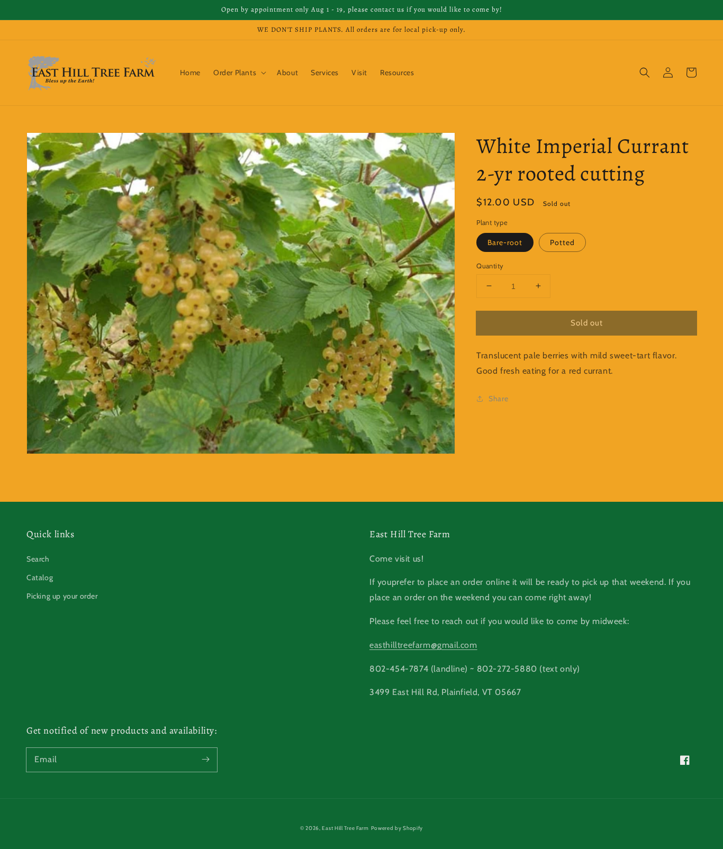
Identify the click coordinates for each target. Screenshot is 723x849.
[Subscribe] (205, 759)
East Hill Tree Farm (345, 828)
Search (38, 559)
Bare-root (504, 242)
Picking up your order (62, 596)
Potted (562, 242)
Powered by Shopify (397, 828)
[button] (644, 72)
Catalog (39, 577)
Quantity (489, 265)
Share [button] (498, 398)
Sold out (587, 322)
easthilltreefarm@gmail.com (423, 645)
